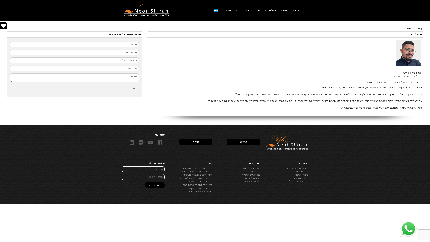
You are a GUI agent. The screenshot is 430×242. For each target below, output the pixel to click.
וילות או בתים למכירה (249, 168)
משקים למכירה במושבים (200, 191)
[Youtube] (150, 142)
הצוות (237, 10)
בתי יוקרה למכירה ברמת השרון (197, 185)
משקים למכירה (252, 178)
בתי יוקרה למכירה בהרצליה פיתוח (195, 178)
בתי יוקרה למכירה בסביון (200, 181)
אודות (246, 10)
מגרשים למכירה (252, 181)
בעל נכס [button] (271, 10)
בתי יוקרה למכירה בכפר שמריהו (196, 171)
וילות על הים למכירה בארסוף (197, 174)
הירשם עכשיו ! (155, 185)
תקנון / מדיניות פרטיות (297, 168)
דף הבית (419, 28)
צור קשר (226, 10)
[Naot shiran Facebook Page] (160, 142)
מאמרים (256, 10)
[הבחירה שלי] (3, 25)
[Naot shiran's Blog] (286, 142)
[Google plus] (140, 142)
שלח (133, 88)
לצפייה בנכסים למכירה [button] (406, 82)
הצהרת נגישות (301, 171)
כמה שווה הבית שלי (298, 181)
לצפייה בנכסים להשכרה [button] (375, 82)
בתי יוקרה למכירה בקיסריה (199, 188)
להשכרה (283, 10)
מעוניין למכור (301, 174)
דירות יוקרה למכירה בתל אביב (197, 168)
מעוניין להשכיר (301, 178)
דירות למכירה (253, 171)
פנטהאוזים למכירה (251, 174)
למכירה (295, 10)
